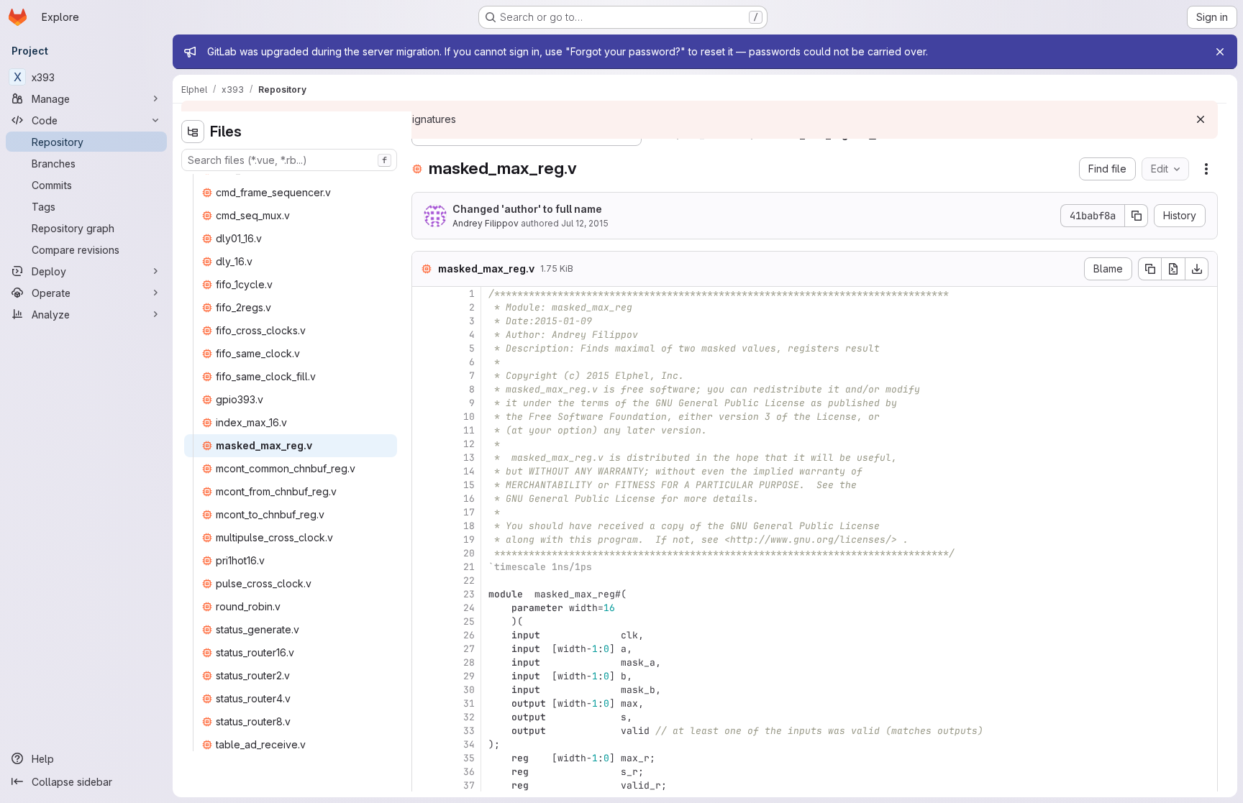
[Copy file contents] (1149, 268)
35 (469, 758)
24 (469, 608)
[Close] (1220, 51)
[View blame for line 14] (424, 471)
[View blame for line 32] (424, 717)
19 (469, 539)
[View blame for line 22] (424, 580)
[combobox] (289, 160)
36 (469, 772)
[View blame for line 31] (424, 703)
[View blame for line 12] (424, 444)
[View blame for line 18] (424, 526)
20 (469, 553)
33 (469, 731)
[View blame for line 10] (424, 416)
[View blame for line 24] (424, 608)
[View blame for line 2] (424, 307)
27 (469, 649)
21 (469, 567)
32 (469, 717)
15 (469, 485)
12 (469, 444)
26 (469, 635)
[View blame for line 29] (424, 676)
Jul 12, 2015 (585, 223)
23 (469, 594)
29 (469, 676)
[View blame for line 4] (424, 334)
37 (469, 785)
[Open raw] (1173, 268)
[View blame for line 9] (424, 403)
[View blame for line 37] (424, 785)
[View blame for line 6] (424, 362)
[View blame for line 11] (424, 430)
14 (469, 471)
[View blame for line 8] (424, 389)
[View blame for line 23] (424, 594)
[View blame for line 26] (424, 635)
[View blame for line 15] (424, 485)
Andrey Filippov (485, 223)
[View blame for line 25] (424, 621)
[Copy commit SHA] (1136, 215)
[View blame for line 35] (424, 758)
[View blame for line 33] (424, 731)
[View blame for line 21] (424, 567)
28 (469, 662)
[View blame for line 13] (424, 457)
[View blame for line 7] (424, 375)
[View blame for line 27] (424, 649)
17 (469, 512)
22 (469, 580)
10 (469, 416)
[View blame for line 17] (424, 512)
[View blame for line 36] (424, 772)
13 (469, 457)
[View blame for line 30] (424, 690)
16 (469, 498)
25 (469, 621)
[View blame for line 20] (424, 553)
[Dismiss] (1200, 119)
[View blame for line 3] (424, 321)
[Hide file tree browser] (192, 131)
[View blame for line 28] (424, 662)
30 (469, 690)
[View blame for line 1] (424, 293)
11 (469, 430)
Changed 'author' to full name (527, 209)
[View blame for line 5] (424, 348)
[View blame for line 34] (424, 744)
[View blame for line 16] (424, 498)
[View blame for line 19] (424, 539)
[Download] (1196, 268)
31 (469, 703)
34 (469, 744)
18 (469, 526)
